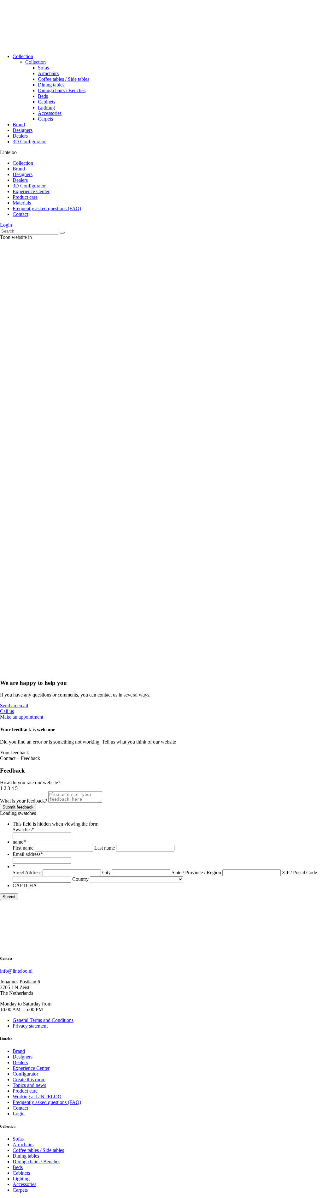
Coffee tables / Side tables (63, 79)
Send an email (14, 705)
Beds (43, 96)
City (106, 872)
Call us (7, 711)
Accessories (50, 113)
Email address (28, 854)
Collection (23, 56)
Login (6, 225)
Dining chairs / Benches (61, 90)
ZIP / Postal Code (299, 872)
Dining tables (51, 84)
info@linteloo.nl (16, 971)
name (19, 842)
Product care (25, 197)
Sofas (43, 67)
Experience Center (31, 191)
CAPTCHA (25, 885)
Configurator (25, 1073)
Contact (20, 214)
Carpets (45, 119)
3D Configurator (29, 141)
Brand (19, 124)
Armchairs (48, 73)
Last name (104, 848)
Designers (22, 130)
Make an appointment (21, 717)
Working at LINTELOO (37, 1096)
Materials (22, 202)
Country (80, 879)
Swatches (23, 829)
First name (23, 848)
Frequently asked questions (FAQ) (47, 208)
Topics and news (29, 1085)
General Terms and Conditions (43, 1020)
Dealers (20, 136)
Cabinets (46, 101)
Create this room (29, 1079)
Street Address (27, 872)
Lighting (46, 107)
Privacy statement (30, 1026)
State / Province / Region (196, 872)
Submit (9, 896)
